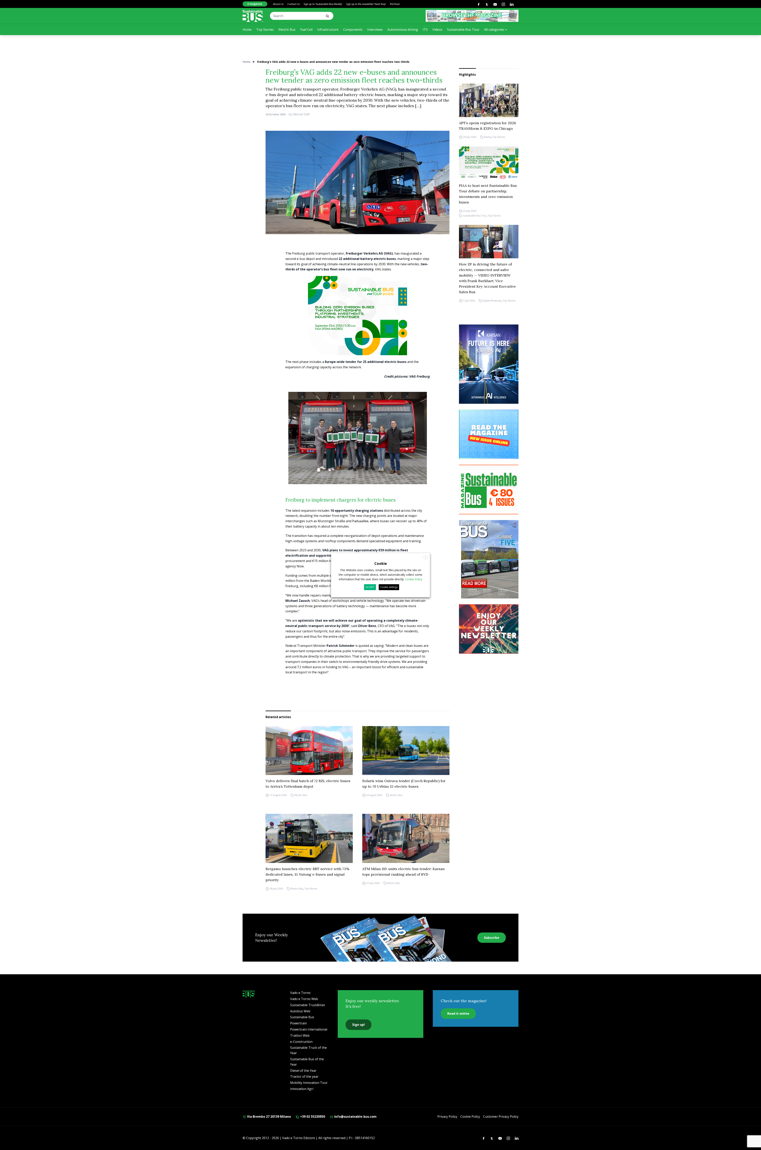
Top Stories (265, 29)
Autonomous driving (402, 29)
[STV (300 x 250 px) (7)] (488, 434)
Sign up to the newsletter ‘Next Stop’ (366, 4)
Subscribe (491, 937)
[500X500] (357, 323)
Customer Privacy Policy (500, 1116)
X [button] (425, 557)
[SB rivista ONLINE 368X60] (472, 16)
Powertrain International (308, 1029)
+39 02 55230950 (312, 1116)
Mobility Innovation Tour (309, 1082)
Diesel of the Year (303, 1070)
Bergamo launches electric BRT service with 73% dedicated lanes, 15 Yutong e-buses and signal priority (307, 874)
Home (247, 29)
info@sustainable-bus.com (355, 1116)
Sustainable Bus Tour (463, 29)
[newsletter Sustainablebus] (488, 629)
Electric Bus (286, 29)
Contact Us (293, 4)
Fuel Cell (306, 29)
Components (352, 29)
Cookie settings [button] (389, 587)
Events (487, 137)
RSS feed (395, 4)
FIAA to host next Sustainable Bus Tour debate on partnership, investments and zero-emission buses (488, 193)
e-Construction (301, 1041)
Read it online (458, 1013)
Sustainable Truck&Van (307, 1005)
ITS (425, 29)
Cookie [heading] (380, 563)
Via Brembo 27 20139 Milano (268, 1116)
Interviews (375, 29)
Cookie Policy (470, 1116)
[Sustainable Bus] (253, 16)
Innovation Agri (301, 1089)
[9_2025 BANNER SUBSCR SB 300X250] (488, 489)
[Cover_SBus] (488, 559)
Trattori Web (300, 1035)
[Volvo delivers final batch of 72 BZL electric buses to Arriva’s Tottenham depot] (309, 750)
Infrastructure (327, 29)
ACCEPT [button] (370, 587)
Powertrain (298, 1023)
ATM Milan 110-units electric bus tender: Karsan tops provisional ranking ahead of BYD (403, 872)
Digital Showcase (492, 300)
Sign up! (358, 1024)
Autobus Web (300, 1011)
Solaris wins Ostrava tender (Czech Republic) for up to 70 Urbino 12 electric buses (404, 784)
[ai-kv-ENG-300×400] (488, 364)
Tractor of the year (304, 1076)
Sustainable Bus (302, 1017)
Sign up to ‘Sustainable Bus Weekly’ (323, 4)
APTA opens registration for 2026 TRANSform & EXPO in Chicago (487, 126)
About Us (278, 4)
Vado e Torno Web (304, 999)
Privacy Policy (447, 1116)
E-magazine (255, 4)
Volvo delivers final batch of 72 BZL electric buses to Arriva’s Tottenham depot (308, 784)
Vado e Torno (300, 993)
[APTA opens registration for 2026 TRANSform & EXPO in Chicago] (488, 100)
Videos (437, 29)
